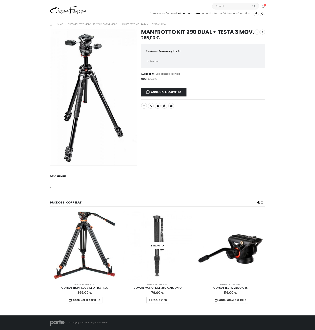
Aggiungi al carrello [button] (86, 300)
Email (171, 106)
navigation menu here (185, 13)
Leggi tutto (159, 300)
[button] (258, 202)
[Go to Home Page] (51, 24)
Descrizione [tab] (58, 176)
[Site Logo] (68, 10)
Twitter (151, 106)
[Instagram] (262, 13)
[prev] (257, 32)
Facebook (144, 106)
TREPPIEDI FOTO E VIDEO (84, 284)
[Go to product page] (84, 245)
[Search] (254, 6)
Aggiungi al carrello (166, 92)
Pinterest (164, 106)
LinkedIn (158, 106)
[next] (262, 32)
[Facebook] (256, 13)
